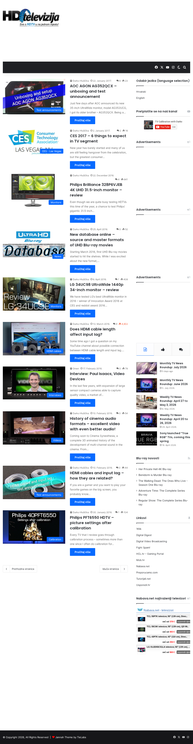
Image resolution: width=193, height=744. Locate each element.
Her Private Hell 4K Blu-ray (155, 469)
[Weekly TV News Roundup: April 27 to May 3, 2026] (146, 402)
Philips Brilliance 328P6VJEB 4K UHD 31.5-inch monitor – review (96, 190)
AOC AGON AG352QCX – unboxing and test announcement (93, 91)
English (140, 97)
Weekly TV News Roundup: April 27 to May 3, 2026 (174, 401)
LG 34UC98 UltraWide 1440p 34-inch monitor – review (96, 287)
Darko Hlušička (81, 80)
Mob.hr (140, 559)
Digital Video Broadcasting (151, 541)
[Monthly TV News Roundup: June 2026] (146, 385)
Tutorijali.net (143, 578)
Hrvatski (141, 91)
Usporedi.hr (143, 584)
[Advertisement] (130, 30)
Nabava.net (143, 566)
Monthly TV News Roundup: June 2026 (174, 382)
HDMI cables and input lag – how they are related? (97, 475)
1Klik (138, 528)
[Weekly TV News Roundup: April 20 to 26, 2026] (146, 420)
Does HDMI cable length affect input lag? (92, 331)
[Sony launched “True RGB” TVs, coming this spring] (146, 438)
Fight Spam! (143, 547)
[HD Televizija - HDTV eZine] (31, 18)
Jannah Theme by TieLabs (70, 737)
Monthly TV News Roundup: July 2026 (173, 365)
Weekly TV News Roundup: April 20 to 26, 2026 (174, 419)
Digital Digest (144, 535)
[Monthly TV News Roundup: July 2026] (146, 368)
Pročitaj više (82, 120)
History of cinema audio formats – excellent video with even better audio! (95, 424)
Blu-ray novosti (147, 458)
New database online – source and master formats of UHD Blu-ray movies (97, 240)
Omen (76, 368)
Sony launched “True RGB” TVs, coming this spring (175, 437)
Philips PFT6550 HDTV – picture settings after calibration (92, 523)
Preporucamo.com (147, 572)
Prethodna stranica (23, 568)
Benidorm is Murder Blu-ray (155, 474)
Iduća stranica (111, 568)
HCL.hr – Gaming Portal (150, 553)
